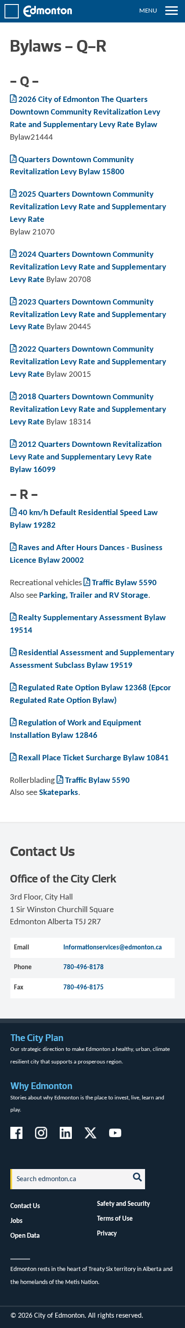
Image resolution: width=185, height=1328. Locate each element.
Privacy (107, 1233)
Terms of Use (115, 1218)
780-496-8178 (83, 967)
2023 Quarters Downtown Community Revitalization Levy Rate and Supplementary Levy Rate (88, 315)
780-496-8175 (83, 987)
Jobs (16, 1221)
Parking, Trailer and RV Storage (93, 595)
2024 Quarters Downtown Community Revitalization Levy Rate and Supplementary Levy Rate (88, 267)
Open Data (25, 1236)
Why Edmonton (41, 1085)
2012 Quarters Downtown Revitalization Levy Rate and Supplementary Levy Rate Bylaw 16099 (86, 457)
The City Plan (36, 1037)
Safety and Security (123, 1204)
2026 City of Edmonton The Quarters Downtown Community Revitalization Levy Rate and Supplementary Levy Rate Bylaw (85, 112)
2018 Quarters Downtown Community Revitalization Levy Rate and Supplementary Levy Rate (88, 410)
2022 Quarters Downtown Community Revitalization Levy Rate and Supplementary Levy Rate (88, 362)
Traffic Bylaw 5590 (124, 583)
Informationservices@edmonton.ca (112, 947)
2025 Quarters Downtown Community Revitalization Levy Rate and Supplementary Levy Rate (88, 207)
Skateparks (58, 793)
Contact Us (25, 1206)
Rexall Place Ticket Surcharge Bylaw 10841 (93, 758)
